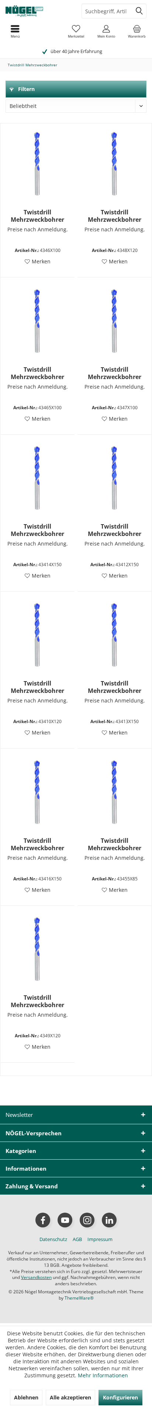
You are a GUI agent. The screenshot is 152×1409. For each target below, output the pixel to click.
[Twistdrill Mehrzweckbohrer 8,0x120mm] (115, 164)
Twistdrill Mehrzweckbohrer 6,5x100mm (37, 373)
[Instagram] (87, 1220)
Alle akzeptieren (70, 1397)
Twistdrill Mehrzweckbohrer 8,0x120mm (114, 215)
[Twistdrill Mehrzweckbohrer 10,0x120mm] (37, 635)
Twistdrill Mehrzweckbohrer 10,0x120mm (37, 687)
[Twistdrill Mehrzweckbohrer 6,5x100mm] (37, 321)
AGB (77, 1239)
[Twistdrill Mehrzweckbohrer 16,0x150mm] (37, 793)
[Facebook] (42, 1220)
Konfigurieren (120, 1397)
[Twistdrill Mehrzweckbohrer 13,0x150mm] (115, 635)
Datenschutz (53, 1239)
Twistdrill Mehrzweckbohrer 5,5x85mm (114, 844)
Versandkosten (36, 1277)
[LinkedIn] (109, 1220)
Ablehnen (26, 1397)
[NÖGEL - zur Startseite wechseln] (38, 11)
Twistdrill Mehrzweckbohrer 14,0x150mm (37, 530)
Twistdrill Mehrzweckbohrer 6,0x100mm (37, 215)
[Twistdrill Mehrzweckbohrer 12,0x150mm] (115, 478)
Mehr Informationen (103, 1375)
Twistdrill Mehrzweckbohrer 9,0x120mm (37, 1001)
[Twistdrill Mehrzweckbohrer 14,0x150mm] (37, 478)
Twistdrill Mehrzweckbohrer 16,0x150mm (37, 844)
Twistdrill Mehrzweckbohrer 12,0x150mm (114, 530)
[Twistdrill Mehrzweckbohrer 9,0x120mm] (37, 949)
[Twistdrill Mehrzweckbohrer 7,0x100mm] (115, 321)
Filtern (26, 88)
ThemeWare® (79, 1298)
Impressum (100, 1239)
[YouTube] (65, 1220)
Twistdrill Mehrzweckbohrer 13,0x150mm (114, 687)
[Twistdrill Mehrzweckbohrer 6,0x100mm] (37, 164)
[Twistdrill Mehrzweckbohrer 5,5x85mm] (115, 793)
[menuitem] (137, 31)
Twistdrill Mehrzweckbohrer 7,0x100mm (114, 373)
